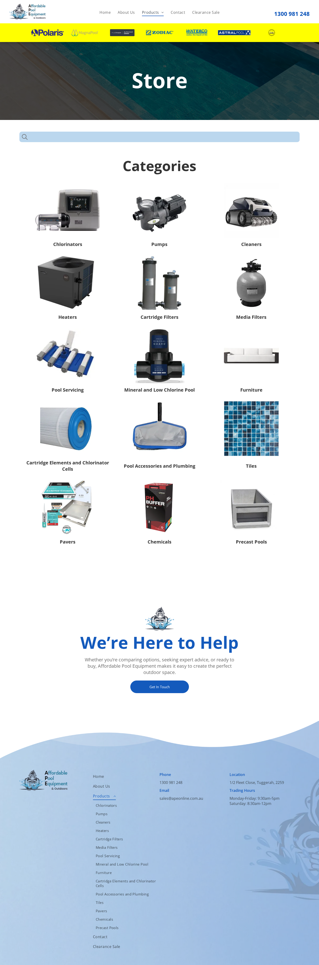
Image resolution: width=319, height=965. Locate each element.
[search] (25, 137)
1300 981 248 (292, 14)
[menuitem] (105, 12)
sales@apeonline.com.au (181, 798)
